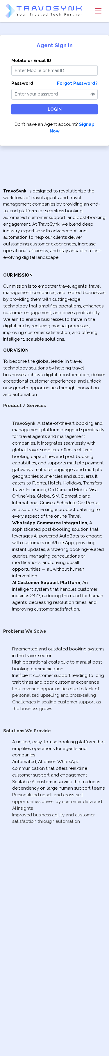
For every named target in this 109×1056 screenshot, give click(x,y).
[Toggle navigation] (98, 11)
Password (22, 83)
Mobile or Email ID (31, 60)
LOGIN (55, 109)
